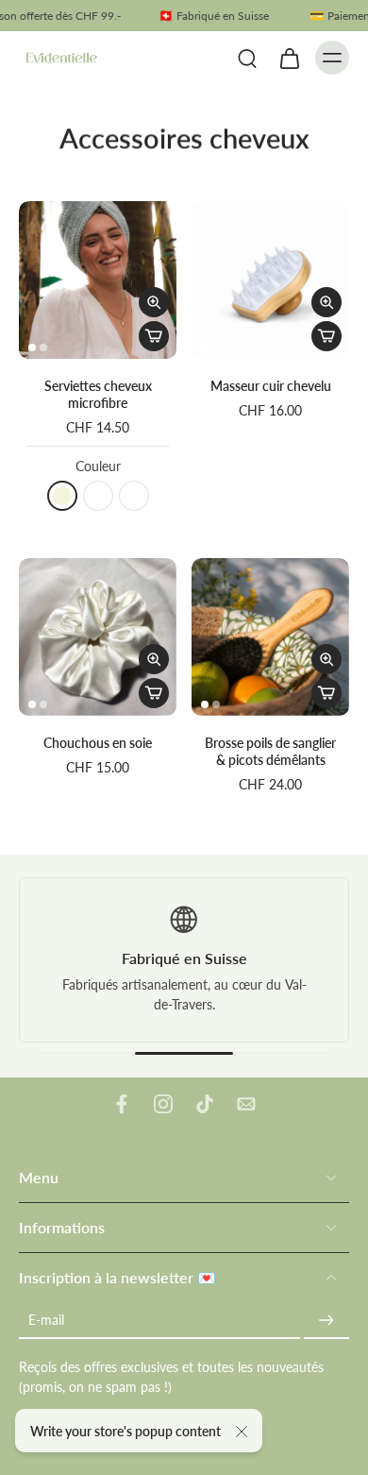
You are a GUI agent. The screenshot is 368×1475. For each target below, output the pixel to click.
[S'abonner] (326, 1319)
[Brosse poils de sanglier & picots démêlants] (270, 637)
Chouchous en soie (97, 743)
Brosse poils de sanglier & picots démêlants (270, 751)
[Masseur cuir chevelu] (270, 280)
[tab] (32, 347)
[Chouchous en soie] (97, 637)
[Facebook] (121, 1104)
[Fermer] (241, 1431)
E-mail (46, 1320)
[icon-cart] (288, 57)
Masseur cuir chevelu (270, 386)
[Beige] (62, 496)
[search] (247, 57)
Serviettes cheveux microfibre (98, 394)
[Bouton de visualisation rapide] (154, 302)
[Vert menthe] (98, 496)
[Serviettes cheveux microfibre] (97, 280)
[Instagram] (163, 1104)
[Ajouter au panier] (154, 336)
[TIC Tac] (205, 1104)
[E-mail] (246, 1104)
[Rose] (134, 496)
